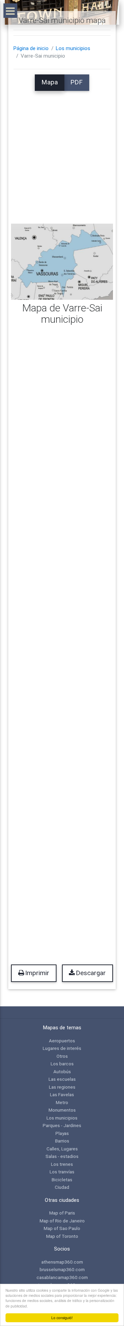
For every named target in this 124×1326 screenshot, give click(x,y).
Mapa (49, 82)
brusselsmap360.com (62, 1269)
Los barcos (62, 1063)
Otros (62, 1056)
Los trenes (62, 1164)
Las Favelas (62, 1094)
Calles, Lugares (62, 1148)
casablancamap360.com (62, 1277)
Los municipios (73, 48)
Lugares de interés (62, 1048)
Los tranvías (62, 1171)
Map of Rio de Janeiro (62, 1220)
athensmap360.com (62, 1262)
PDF (76, 82)
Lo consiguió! (62, 1317)
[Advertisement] (62, 152)
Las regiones (62, 1087)
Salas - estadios (62, 1156)
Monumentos (62, 1110)
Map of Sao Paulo (62, 1228)
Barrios (62, 1141)
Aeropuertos (62, 1040)
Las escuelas (62, 1079)
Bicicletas (62, 1179)
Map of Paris (62, 1213)
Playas (62, 1133)
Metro (62, 1102)
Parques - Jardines (62, 1125)
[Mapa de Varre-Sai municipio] (62, 261)
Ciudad (62, 1187)
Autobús (62, 1071)
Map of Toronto (62, 1236)
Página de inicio (31, 48)
